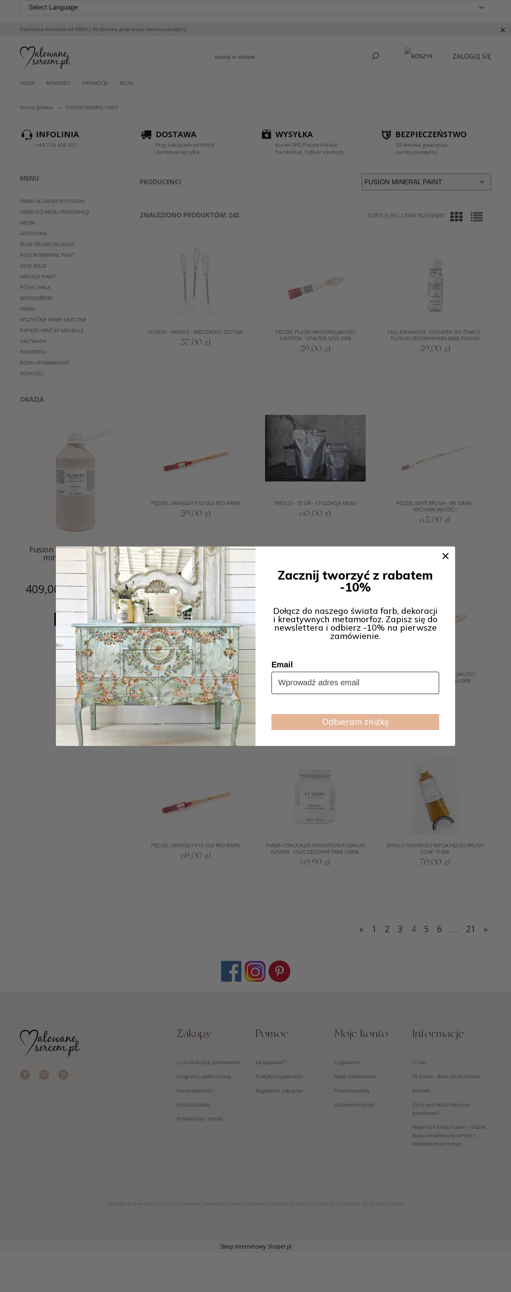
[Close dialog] (445, 556)
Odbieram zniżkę (355, 721)
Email (282, 664)
